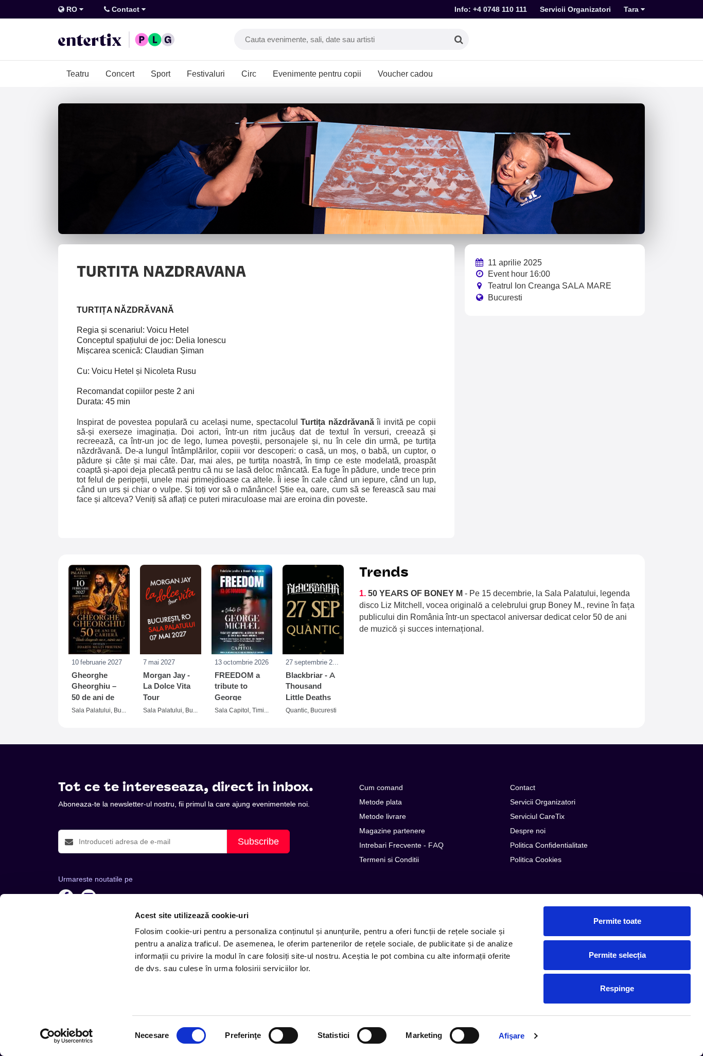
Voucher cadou (405, 73)
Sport (160, 73)
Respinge (617, 988)
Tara (632, 9)
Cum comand (381, 787)
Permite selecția (617, 955)
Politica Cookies (535, 859)
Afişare (512, 1035)
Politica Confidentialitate (549, 845)
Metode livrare (382, 816)
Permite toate (617, 921)
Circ (248, 73)
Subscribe (258, 841)
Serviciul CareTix (537, 816)
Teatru (77, 73)
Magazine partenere (392, 830)
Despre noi (528, 830)
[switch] (283, 1035)
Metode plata (380, 802)
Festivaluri (206, 73)
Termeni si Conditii (389, 859)
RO (71, 9)
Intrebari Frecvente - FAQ (401, 845)
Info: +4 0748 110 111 (490, 9)
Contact (126, 9)
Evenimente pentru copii (317, 73)
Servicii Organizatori (575, 9)
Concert (120, 73)
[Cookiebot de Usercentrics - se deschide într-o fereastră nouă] (67, 1036)
